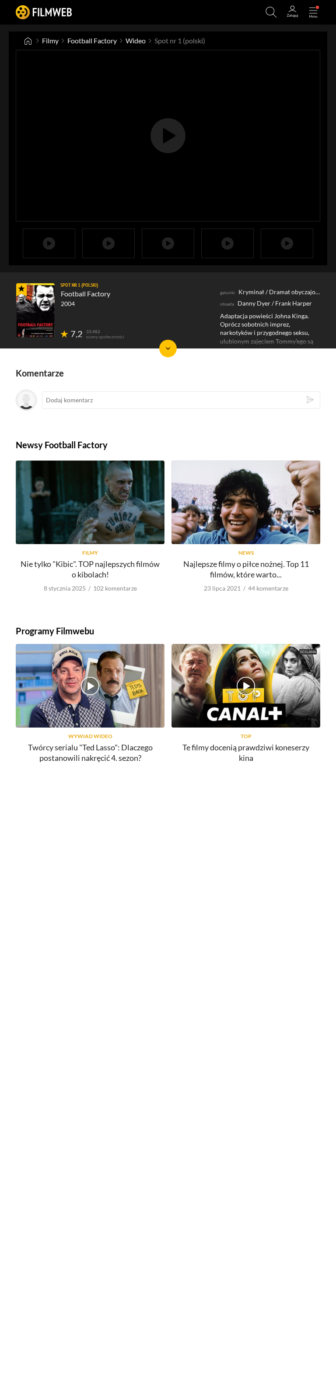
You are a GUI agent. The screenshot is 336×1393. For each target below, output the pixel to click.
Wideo (136, 40)
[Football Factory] (35, 310)
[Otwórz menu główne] (313, 12)
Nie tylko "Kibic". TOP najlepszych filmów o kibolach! (90, 569)
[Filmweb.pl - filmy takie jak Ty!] (44, 12)
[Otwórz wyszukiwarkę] (271, 12)
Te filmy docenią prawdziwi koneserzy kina (245, 752)
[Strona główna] (28, 41)
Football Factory (92, 40)
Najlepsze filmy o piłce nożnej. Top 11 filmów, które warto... (246, 569)
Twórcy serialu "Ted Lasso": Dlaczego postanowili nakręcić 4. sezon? (90, 752)
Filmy (50, 40)
